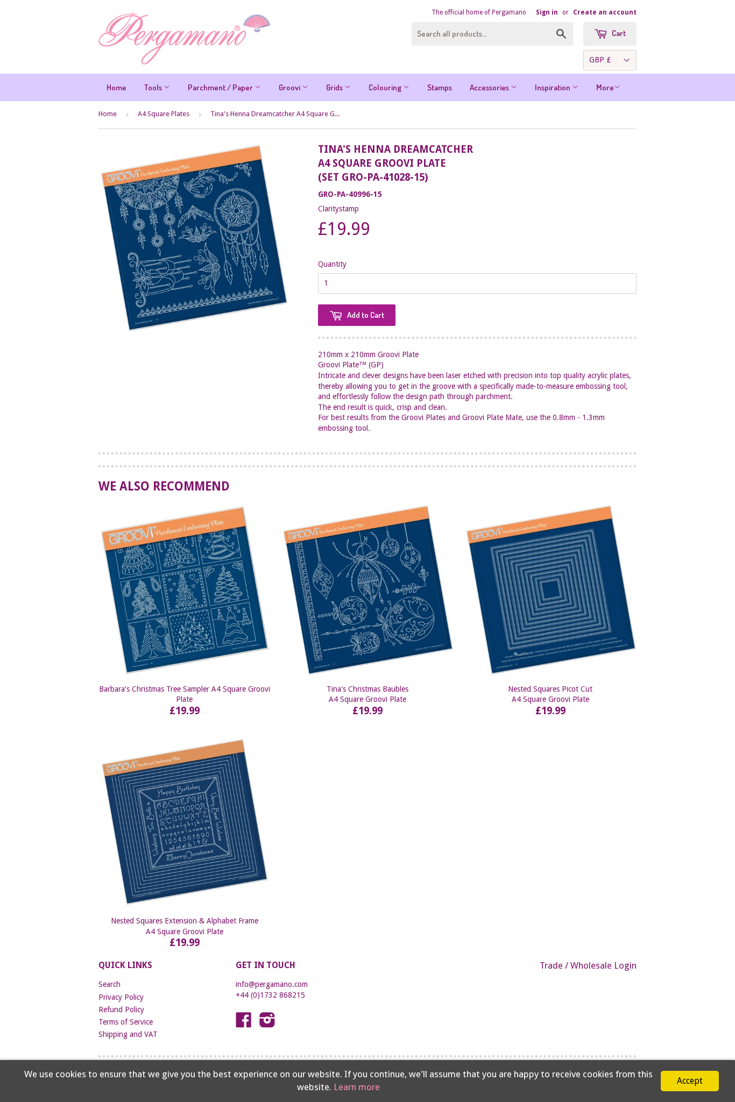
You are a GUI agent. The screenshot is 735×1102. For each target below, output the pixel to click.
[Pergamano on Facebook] (244, 1023)
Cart (618, 33)
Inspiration (553, 87)
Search (109, 984)
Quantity (332, 264)
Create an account (605, 12)
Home (116, 87)
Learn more (357, 1087)
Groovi (290, 87)
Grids (335, 87)
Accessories (490, 87)
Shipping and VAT (128, 1034)
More (605, 87)
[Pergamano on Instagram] (267, 1023)
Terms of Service (125, 1022)
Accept (690, 1081)
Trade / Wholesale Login (588, 965)
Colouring (386, 87)
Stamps (439, 87)
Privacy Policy (121, 997)
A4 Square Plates (163, 114)
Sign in (547, 12)
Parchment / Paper (221, 87)
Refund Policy (121, 1009)
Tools (154, 87)
